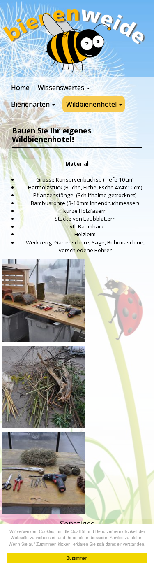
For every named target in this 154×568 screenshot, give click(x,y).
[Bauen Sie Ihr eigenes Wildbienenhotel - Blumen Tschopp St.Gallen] (43, 300)
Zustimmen (77, 558)
